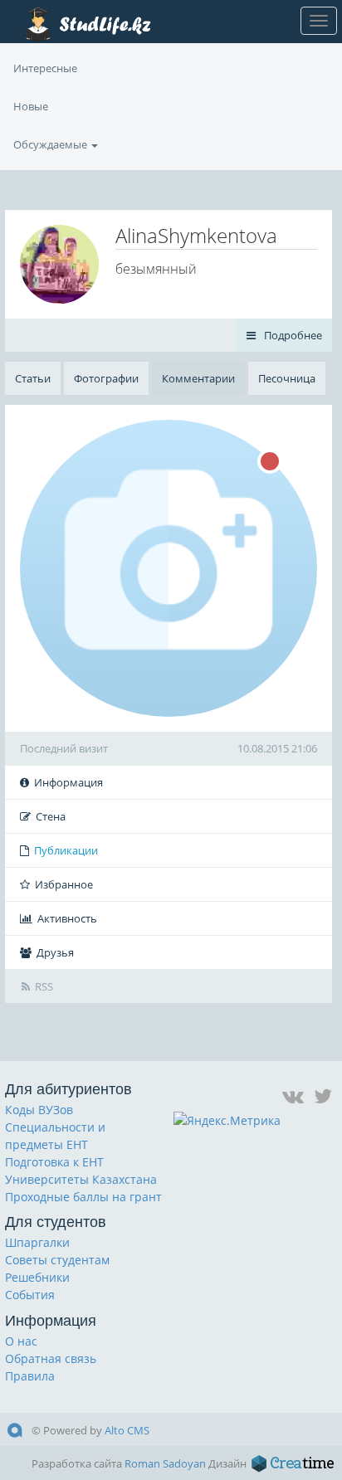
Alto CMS (127, 1430)
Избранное (64, 884)
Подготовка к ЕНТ (54, 1162)
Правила (30, 1376)
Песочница (286, 378)
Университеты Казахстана (81, 1179)
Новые (30, 106)
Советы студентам (57, 1260)
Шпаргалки (37, 1242)
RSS (44, 986)
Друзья (55, 952)
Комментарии (198, 378)
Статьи (33, 378)
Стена (51, 816)
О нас (21, 1341)
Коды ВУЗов (39, 1109)
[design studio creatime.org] (293, 1463)
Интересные (45, 68)
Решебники (37, 1277)
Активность (67, 918)
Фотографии (106, 378)
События (30, 1294)
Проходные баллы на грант (83, 1197)
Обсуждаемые (51, 144)
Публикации (66, 850)
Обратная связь (50, 1358)
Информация (68, 782)
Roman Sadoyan (165, 1463)
